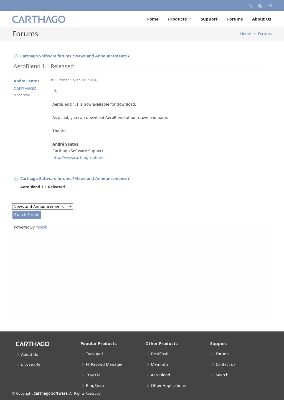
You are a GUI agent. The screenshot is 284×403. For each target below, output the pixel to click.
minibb (41, 227)
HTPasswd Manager (104, 364)
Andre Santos (26, 80)
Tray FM (93, 375)
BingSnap (95, 385)
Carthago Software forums (45, 56)
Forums (235, 19)
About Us (261, 19)
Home (152, 19)
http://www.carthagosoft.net (78, 157)
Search (222, 375)
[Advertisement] (142, 274)
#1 (53, 80)
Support (209, 19)
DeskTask (159, 354)
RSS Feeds (30, 365)
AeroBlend (160, 375)
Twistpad (94, 354)
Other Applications (168, 385)
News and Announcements (101, 56)
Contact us (225, 364)
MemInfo (159, 364)
